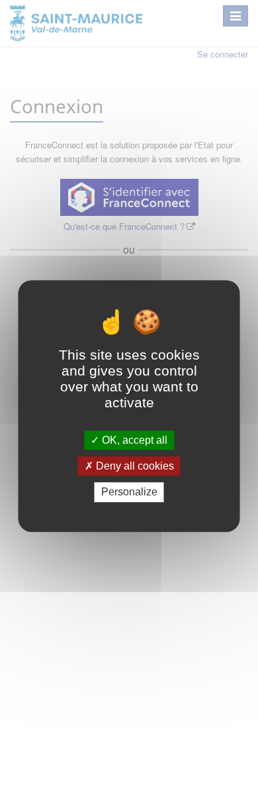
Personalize (129, 492)
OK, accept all (133, 440)
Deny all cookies (133, 466)
